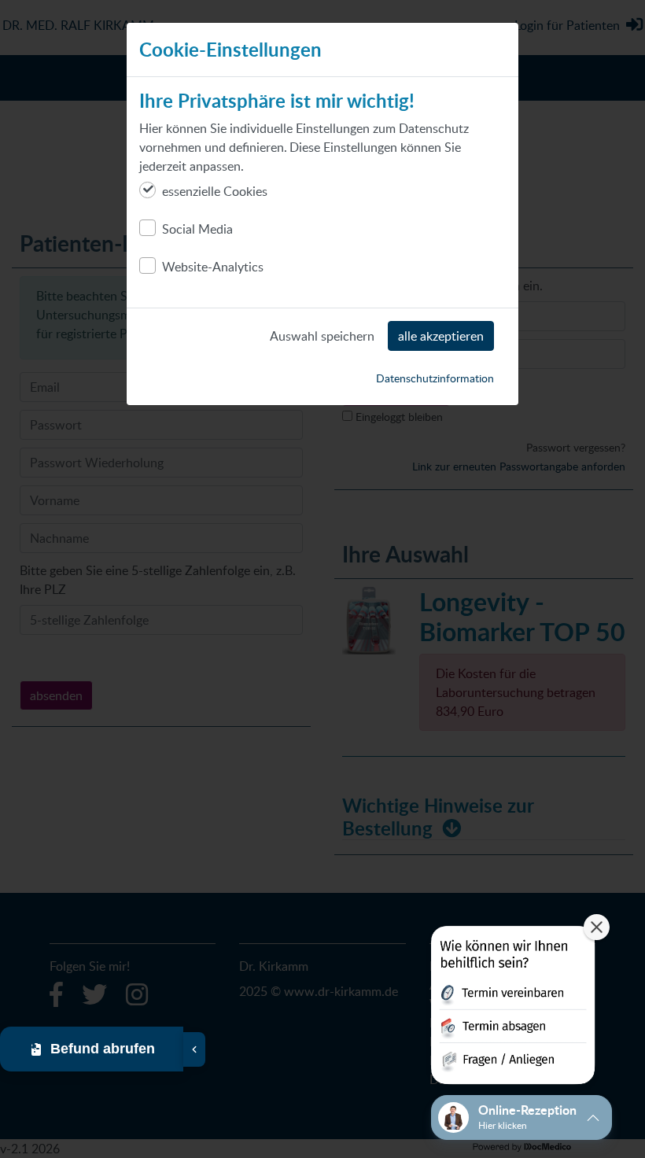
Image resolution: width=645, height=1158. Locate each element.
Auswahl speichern (322, 336)
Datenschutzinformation (435, 378)
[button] (513, 1008)
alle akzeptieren (441, 336)
